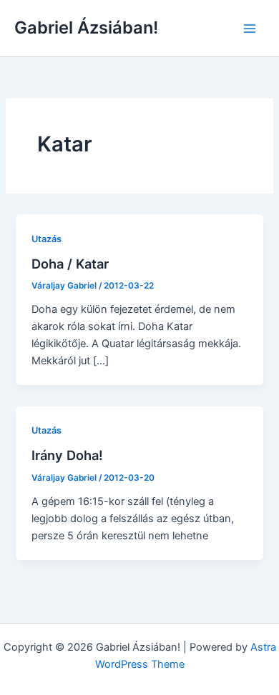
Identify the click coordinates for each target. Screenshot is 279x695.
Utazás (46, 239)
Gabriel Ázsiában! (86, 27)
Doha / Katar (70, 263)
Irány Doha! (67, 455)
